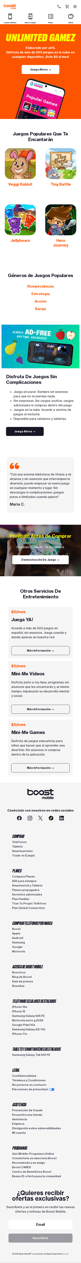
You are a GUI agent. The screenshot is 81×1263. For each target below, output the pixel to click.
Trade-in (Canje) (23, 855)
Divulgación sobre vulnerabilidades (36, 1128)
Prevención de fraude (27, 1110)
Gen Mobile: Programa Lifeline (33, 1153)
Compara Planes (23, 876)
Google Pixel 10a (23, 1025)
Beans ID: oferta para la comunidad (36, 1176)
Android (17, 938)
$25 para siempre (24, 881)
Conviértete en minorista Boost (34, 1158)
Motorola (18, 951)
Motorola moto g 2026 (27, 1020)
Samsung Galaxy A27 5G (28, 1029)
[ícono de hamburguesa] (75, 6)
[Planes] (50, 22)
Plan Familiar (20, 899)
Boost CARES (21, 1167)
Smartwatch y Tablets (27, 885)
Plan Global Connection (28, 908)
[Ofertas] (71, 22)
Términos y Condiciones (29, 1080)
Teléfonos (19, 842)
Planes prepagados (26, 890)
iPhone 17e (19, 1034)
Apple (16, 933)
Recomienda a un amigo (28, 1162)
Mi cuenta (19, 1132)
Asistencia (19, 1119)
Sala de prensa (22, 981)
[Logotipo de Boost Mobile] (10, 6)
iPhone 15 (18, 1011)
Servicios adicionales (27, 894)
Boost (16, 929)
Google (17, 947)
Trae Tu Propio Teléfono (29, 903)
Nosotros (19, 972)
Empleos (18, 1123)
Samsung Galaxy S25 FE (28, 1016)
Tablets (17, 846)
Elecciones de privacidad (30, 1089)
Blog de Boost (22, 977)
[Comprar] (10, 22)
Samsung (18, 942)
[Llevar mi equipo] (30, 22)
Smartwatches (22, 851)
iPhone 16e (19, 1007)
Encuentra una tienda (27, 1115)
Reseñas (18, 986)
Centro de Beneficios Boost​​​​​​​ (31, 1171)
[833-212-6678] (59, 7)
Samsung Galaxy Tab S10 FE (31, 1055)
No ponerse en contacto (29, 1085)
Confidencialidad (24, 1076)
